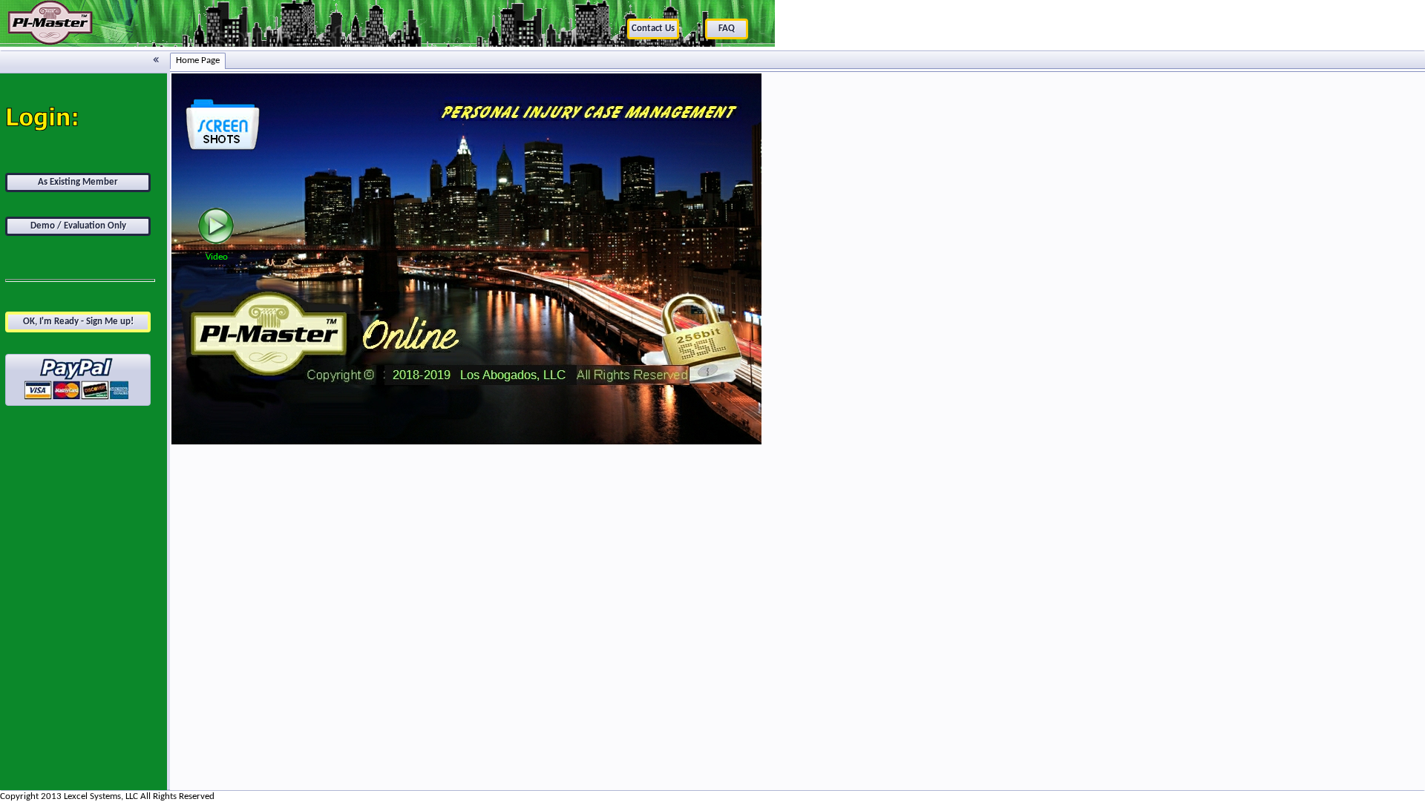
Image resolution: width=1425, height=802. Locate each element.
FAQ (726, 28)
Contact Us (653, 28)
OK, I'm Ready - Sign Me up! (78, 321)
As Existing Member (78, 182)
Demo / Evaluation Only (78, 226)
